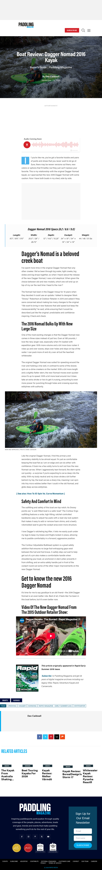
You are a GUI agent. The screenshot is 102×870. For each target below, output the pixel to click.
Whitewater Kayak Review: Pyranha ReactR (90, 776)
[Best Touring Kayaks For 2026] (31, 761)
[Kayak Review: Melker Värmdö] (51, 761)
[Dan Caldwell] (17, 721)
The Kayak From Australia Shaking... (7, 774)
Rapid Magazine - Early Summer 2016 (55, 706)
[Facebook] (39, 736)
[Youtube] (48, 836)
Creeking (12, 706)
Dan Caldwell (52, 76)
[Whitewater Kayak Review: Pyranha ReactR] (92, 761)
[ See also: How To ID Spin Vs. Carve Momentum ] (40, 493)
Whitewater (79, 706)
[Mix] (62, 736)
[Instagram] (28, 836)
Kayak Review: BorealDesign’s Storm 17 (72, 774)
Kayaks (16, 700)
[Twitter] (45, 736)
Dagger (22, 706)
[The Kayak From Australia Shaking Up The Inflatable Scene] (10, 761)
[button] (83, 31)
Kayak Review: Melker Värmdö (47, 774)
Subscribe (72, 30)
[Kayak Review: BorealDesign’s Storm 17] (72, 762)
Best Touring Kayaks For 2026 (30, 773)
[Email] (56, 736)
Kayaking (32, 706)
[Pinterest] (51, 736)
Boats (5, 700)
